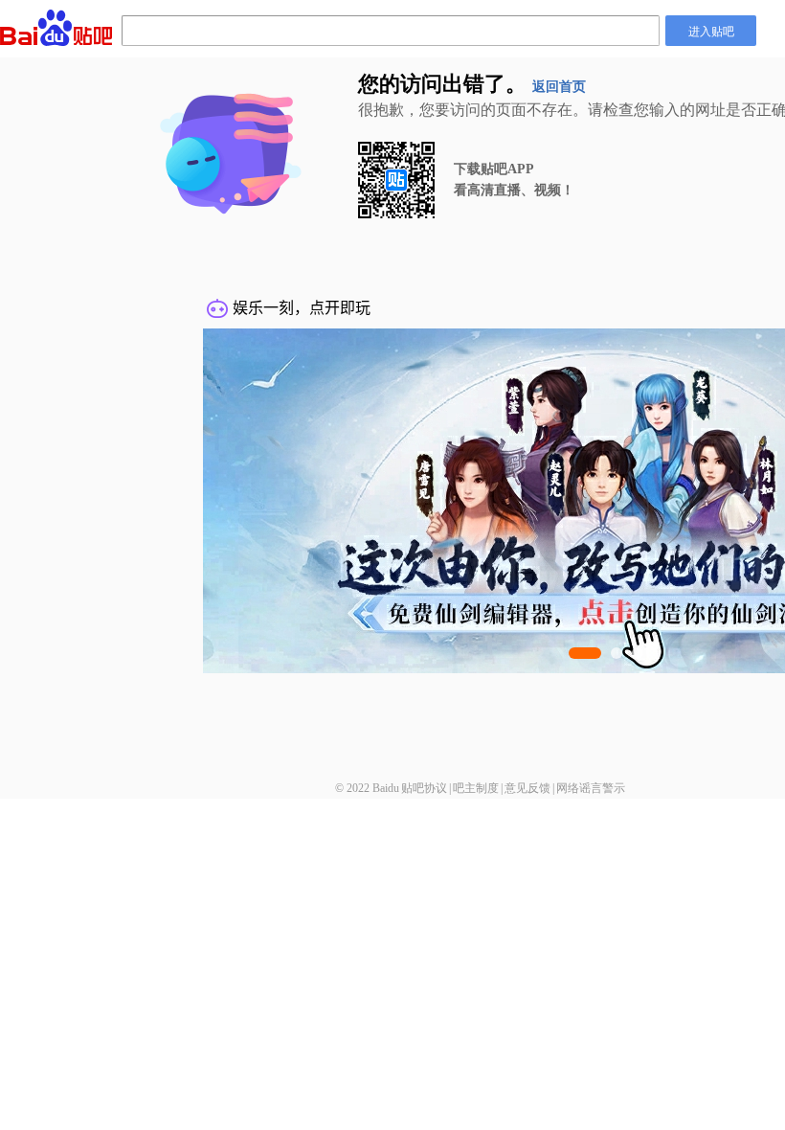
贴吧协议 (424, 788)
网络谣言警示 (590, 788)
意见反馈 (527, 788)
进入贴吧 (711, 30)
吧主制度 (476, 788)
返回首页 (559, 86)
